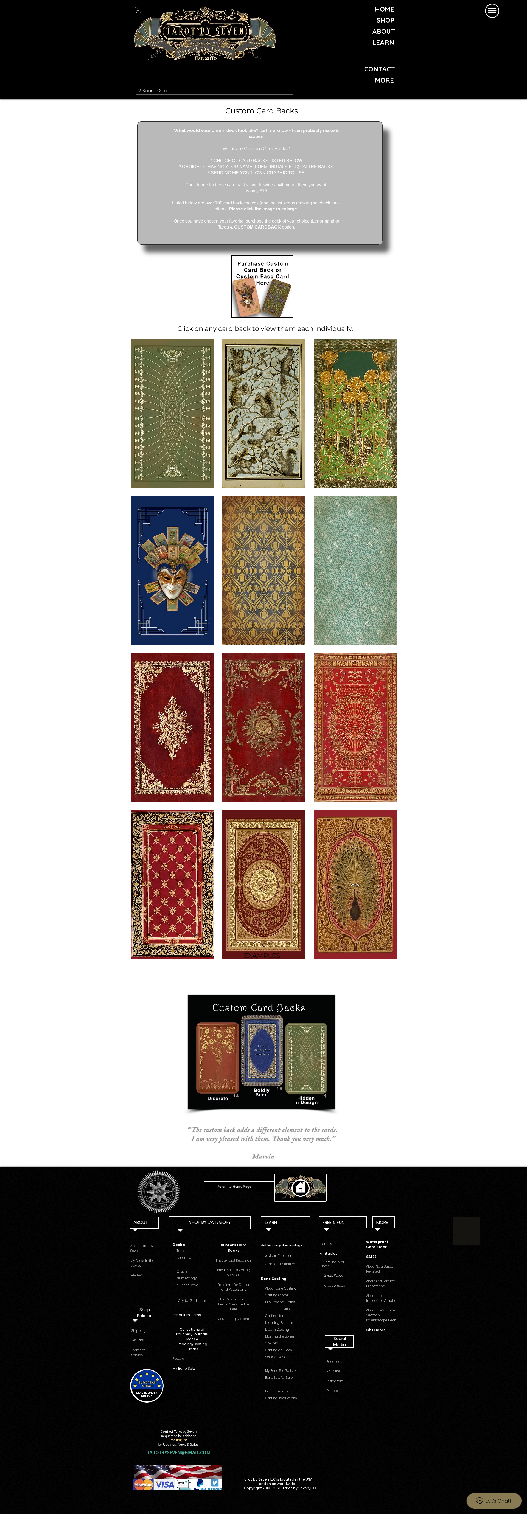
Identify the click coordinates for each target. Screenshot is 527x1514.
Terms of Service (138, 1352)
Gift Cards (375, 1330)
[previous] (142, 654)
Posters (178, 1358)
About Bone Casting (280, 1288)
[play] (385, 954)
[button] (138, 10)
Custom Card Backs (233, 1247)
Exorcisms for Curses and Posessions (233, 1287)
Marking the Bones (279, 1336)
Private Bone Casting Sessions (233, 1272)
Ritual (287, 1309)
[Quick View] (262, 286)
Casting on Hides (278, 1350)
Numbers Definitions (280, 1264)
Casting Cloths (276, 1295)
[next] (385, 654)
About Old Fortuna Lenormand (380, 1283)
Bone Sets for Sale (278, 1377)
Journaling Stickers (233, 1318)
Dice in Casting (276, 1329)
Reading (278, 1357)
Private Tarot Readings (233, 1260)
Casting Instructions (279, 1398)
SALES (371, 1256)
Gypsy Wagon (333, 1275)
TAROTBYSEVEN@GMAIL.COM (179, 1453)
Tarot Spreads (334, 1285)
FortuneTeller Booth (336, 1264)
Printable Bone (274, 1391)
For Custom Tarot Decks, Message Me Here (233, 1304)
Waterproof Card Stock (377, 1244)
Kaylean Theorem (278, 1255)
